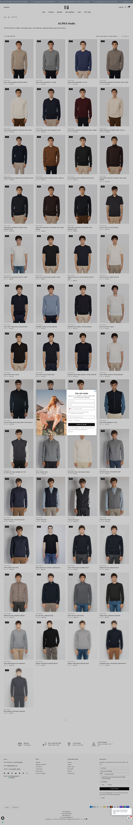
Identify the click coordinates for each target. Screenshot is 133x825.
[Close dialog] (95, 391)
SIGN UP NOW (81, 425)
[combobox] (70, 408)
